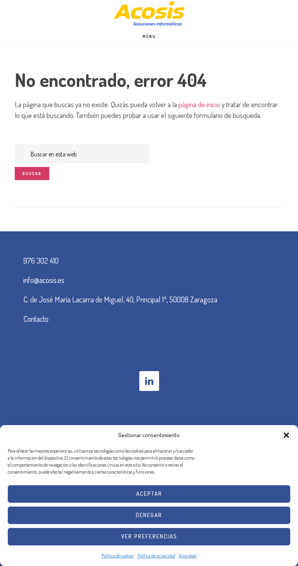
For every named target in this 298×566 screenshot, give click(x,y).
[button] (286, 435)
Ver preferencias (149, 536)
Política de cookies (117, 556)
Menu (149, 36)
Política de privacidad (156, 556)
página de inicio (199, 104)
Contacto (36, 319)
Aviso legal (188, 556)
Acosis (149, 13)
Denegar (149, 515)
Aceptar (149, 493)
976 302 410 (41, 260)
